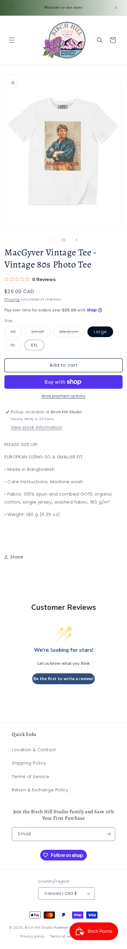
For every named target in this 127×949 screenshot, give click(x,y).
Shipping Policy (29, 763)
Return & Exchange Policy (40, 790)
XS (16, 333)
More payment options (63, 395)
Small (41, 333)
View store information (36, 427)
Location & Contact (34, 750)
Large (100, 332)
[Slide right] (76, 239)
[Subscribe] (108, 834)
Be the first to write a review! (63, 679)
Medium (71, 333)
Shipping (12, 299)
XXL (34, 345)
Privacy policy (32, 936)
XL (16, 346)
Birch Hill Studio (39, 927)
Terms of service (64, 936)
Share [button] (16, 557)
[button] (11, 40)
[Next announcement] (116, 7)
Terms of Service (30, 777)
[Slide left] (50, 239)
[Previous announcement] (10, 7)
